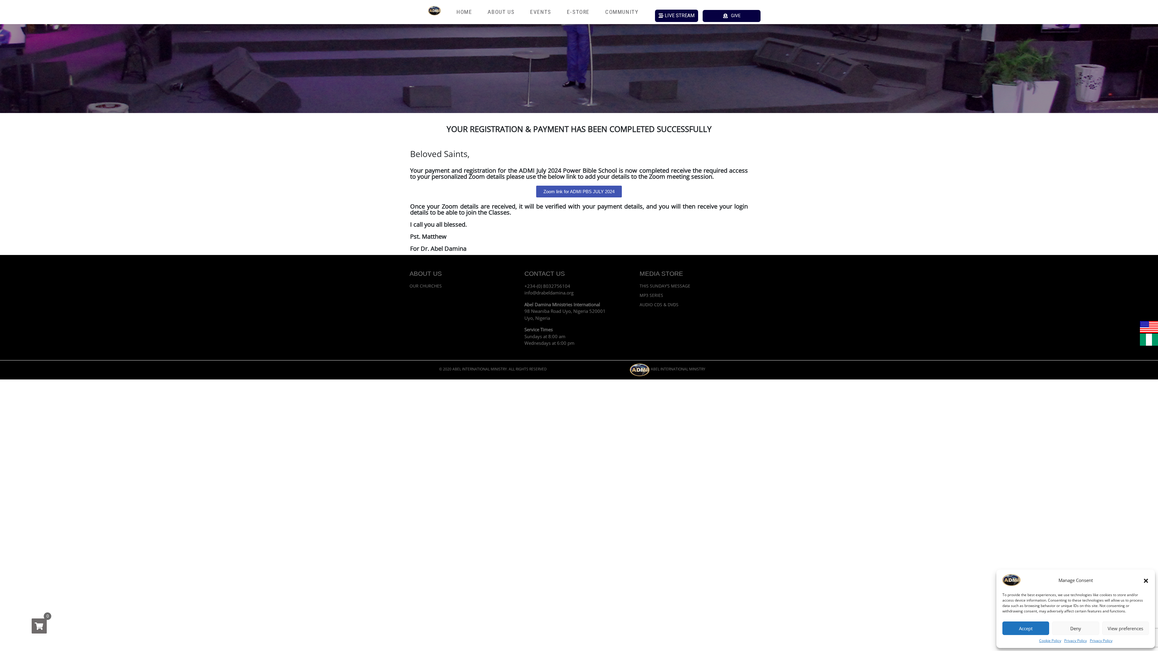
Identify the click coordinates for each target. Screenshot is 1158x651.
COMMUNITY (621, 11)
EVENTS (540, 11)
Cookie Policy (1050, 640)
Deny (1075, 628)
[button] (1146, 580)
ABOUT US (501, 11)
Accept (1026, 628)
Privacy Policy (1075, 640)
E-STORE (578, 11)
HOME (464, 11)
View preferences (1125, 628)
